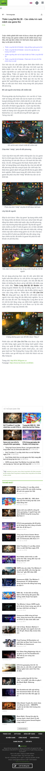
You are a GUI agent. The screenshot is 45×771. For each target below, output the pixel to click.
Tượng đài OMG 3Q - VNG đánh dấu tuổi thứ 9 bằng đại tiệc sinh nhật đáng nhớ (31, 426)
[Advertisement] (22, 388)
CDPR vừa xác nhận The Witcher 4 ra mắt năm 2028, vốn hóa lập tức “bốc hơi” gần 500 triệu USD (29, 570)
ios (13, 471)
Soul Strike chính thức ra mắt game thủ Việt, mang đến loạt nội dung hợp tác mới (28, 558)
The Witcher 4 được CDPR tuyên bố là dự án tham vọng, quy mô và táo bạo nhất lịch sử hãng (29, 606)
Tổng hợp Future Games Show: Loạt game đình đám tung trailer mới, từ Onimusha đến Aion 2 (28, 536)
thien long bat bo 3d (26, 471)
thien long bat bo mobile (18, 473)
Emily (3, 25)
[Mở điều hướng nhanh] (41, 14)
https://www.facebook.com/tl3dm (21, 363)
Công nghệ (23, 737)
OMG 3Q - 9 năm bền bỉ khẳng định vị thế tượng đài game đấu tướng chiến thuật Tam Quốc (28, 595)
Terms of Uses (20, 761)
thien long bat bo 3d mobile (33, 473)
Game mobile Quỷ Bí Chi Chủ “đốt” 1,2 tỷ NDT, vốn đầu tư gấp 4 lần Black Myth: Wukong (29, 680)
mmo (19, 471)
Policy (27, 761)
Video (40, 734)
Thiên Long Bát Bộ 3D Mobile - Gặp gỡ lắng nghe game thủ (23, 47)
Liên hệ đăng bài (24, 766)
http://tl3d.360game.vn (18, 360)
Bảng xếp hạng (29, 734)
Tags (4, 471)
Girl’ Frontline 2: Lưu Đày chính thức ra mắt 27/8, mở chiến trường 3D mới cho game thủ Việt (12, 426)
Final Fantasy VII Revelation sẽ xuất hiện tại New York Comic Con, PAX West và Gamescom (29, 642)
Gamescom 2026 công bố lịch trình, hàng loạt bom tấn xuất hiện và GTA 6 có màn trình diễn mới (29, 617)
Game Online (17, 741)
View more (22, 729)
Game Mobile (34, 737)
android (9, 471)
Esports (29, 741)
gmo (15, 471)
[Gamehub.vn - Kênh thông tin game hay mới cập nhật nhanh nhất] (3, 2)
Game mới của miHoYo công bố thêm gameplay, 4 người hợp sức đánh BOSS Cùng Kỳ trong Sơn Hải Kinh (12, 443)
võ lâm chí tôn (7, 475)
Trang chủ (7, 734)
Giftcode (17, 734)
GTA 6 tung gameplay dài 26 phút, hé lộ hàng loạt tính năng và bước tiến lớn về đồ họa (31, 443)
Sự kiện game (10, 737)
